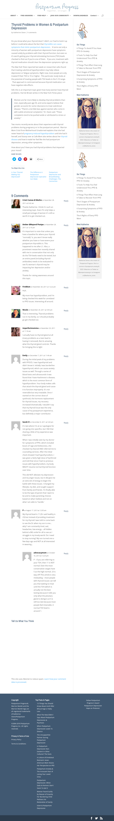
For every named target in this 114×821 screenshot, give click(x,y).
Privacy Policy (16, 739)
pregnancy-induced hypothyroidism (39, 133)
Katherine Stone (20, 32)
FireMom (26, 287)
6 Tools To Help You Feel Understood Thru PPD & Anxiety (87, 58)
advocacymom (40, 552)
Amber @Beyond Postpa (33, 224)
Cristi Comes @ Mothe (32, 200)
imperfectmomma (30, 328)
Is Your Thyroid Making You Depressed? (17, 174)
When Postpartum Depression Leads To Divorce (44, 728)
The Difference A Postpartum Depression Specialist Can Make (38, 175)
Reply (66, 201)
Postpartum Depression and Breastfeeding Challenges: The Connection (55, 176)
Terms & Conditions (18, 744)
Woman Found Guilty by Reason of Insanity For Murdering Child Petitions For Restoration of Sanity (45, 796)
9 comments (32, 32)
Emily (24, 355)
